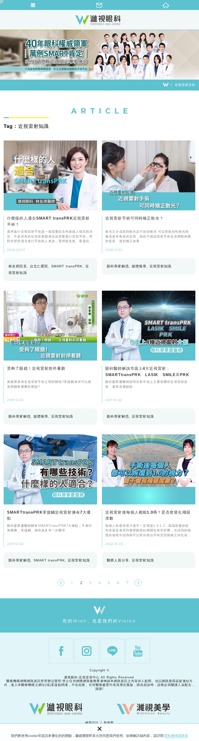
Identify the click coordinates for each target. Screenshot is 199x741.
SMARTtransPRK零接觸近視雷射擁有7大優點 (50, 490)
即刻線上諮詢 (193, 435)
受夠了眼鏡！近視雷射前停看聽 (50, 347)
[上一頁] (61, 582)
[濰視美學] (143, 709)
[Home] (166, 85)
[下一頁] (138, 582)
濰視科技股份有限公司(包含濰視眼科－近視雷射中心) (99, 20)
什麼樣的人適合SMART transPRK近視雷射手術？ (50, 197)
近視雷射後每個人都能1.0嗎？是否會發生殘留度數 (148, 490)
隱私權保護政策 (176, 736)
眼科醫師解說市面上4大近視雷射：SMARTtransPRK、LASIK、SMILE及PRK (148, 347)
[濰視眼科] (56, 709)
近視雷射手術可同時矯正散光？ (148, 197)
